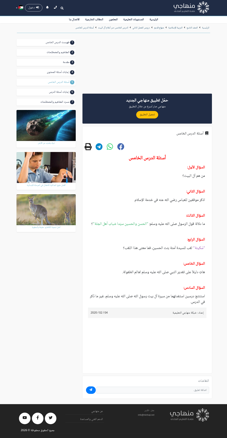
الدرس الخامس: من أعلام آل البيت (113, 28)
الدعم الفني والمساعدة (91, 419)
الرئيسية (154, 19)
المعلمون (113, 19)
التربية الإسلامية (175, 28)
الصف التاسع (192, 28)
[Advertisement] (147, 64)
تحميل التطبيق (147, 114)
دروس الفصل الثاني (141, 28)
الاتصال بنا (74, 19)
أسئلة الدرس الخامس (84, 28)
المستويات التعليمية (133, 19)
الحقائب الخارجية (94, 19)
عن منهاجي (97, 411)
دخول (32, 7)
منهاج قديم (159, 28)
